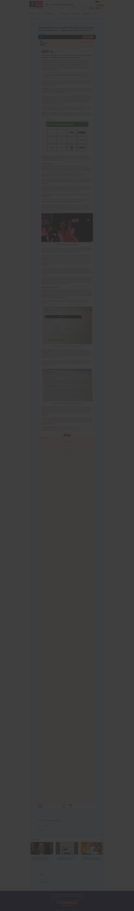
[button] (67, 468)
